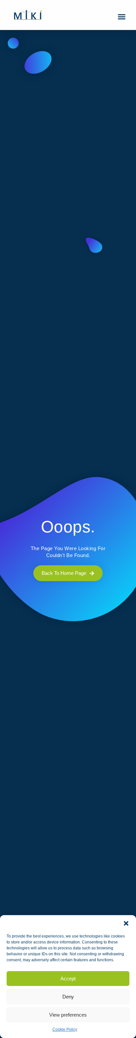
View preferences (68, 1015)
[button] (126, 923)
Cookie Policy (64, 1029)
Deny (68, 996)
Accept (68, 978)
